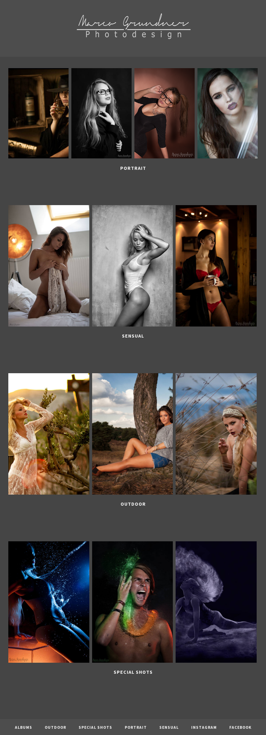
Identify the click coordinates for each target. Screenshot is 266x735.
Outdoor (133, 504)
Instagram (204, 727)
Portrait (133, 168)
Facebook (240, 727)
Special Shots (133, 672)
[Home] (133, 51)
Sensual (133, 336)
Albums (23, 727)
